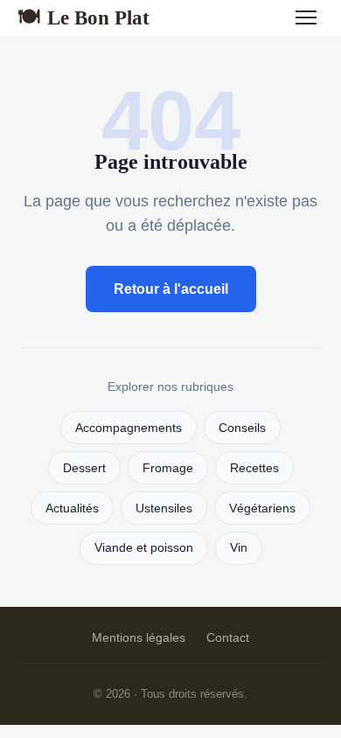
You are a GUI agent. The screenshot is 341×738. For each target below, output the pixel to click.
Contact (227, 637)
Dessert (84, 468)
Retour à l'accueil (171, 289)
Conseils (242, 428)
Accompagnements (128, 428)
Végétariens (262, 508)
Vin (238, 547)
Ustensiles (164, 508)
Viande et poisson (143, 547)
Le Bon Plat (83, 17)
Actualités (72, 508)
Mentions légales (138, 637)
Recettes (254, 468)
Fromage (168, 468)
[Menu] (306, 17)
